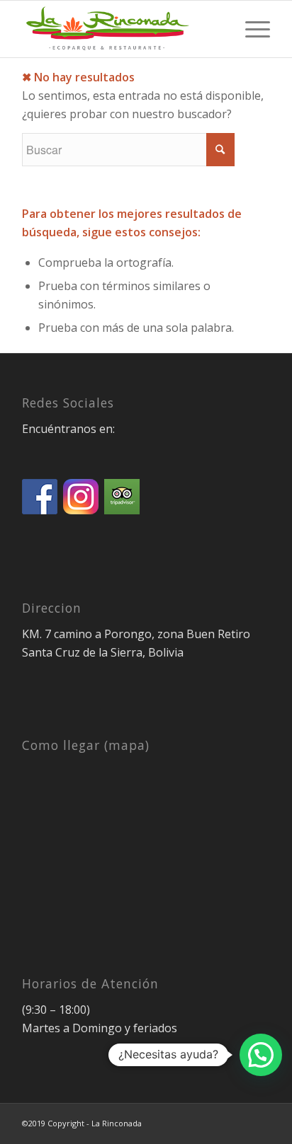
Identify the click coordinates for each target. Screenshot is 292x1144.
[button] (261, 1055)
